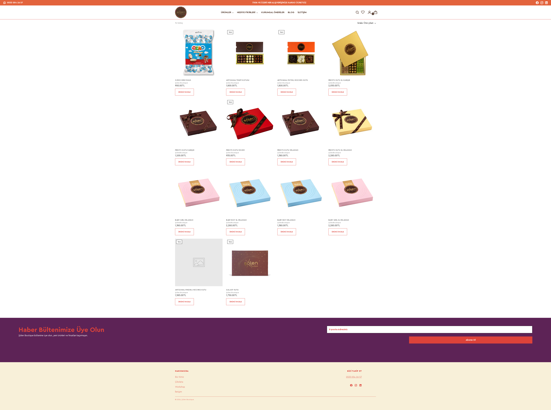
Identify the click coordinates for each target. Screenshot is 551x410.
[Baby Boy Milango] (301, 192)
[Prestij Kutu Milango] (301, 122)
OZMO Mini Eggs (183, 80)
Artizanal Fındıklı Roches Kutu (190, 290)
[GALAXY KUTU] (250, 262)
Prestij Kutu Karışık (184, 150)
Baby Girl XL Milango (338, 220)
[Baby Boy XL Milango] (250, 192)
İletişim (178, 392)
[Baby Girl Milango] (199, 192)
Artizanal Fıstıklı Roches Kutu (292, 80)
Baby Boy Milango (286, 220)
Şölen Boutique (188, 399)
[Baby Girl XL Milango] (352, 192)
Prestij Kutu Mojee (235, 150)
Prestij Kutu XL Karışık (339, 80)
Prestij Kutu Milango (287, 150)
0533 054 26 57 (15, 3)
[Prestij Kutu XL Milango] (352, 122)
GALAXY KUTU (232, 290)
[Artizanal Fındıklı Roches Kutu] (199, 262)
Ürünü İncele (184, 92)
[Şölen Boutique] (181, 12)
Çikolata (179, 382)
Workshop (180, 387)
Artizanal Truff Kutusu (237, 80)
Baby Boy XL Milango (236, 220)
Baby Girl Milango (184, 220)
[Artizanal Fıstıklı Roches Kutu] (301, 53)
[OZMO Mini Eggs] (199, 53)
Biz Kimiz (179, 377)
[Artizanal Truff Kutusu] (250, 53)
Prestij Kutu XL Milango (340, 150)
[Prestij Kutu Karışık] (199, 122)
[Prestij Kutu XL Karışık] (352, 53)
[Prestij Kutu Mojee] (250, 122)
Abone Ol (471, 340)
